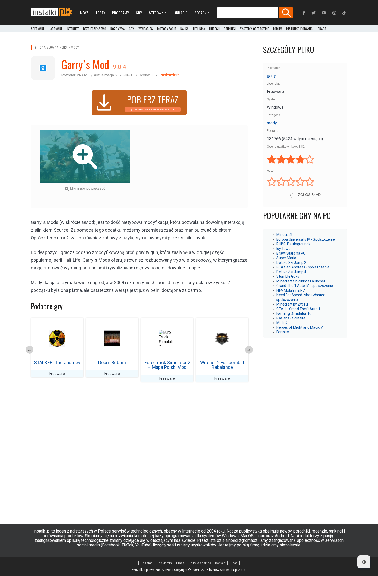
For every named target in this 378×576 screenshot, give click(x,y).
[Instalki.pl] (51, 12)
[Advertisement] (193, 166)
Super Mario (286, 258)
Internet (73, 29)
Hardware (55, 29)
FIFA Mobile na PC (290, 290)
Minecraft (284, 235)
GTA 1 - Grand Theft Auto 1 (298, 309)
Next (249, 350)
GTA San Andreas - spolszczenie (302, 267)
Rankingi (230, 29)
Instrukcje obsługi (299, 29)
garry (271, 75)
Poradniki (202, 12)
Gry (139, 12)
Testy (100, 12)
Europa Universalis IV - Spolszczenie (305, 239)
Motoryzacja (166, 29)
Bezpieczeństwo (94, 29)
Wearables (145, 29)
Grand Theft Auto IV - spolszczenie (304, 286)
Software (37, 29)
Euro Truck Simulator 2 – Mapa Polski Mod (167, 365)
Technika (199, 29)
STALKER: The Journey (57, 362)
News (84, 12)
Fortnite (282, 332)
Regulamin (164, 563)
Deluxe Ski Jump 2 (291, 262)
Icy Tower (284, 249)
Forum (277, 29)
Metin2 (282, 323)
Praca (180, 563)
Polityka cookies (199, 563)
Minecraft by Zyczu (292, 304)
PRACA (322, 29)
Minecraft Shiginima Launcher (300, 281)
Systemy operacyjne (254, 29)
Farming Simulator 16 (293, 313)
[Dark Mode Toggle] (363, 561)
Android (180, 12)
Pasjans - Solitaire (290, 318)
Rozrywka (117, 29)
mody (75, 47)
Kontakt (220, 563)
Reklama (146, 563)
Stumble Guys (287, 276)
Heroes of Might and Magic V (299, 327)
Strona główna (47, 47)
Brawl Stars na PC (290, 253)
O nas (233, 563)
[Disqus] (139, 454)
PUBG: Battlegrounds (293, 244)
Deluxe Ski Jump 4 (291, 272)
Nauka (184, 29)
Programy (120, 12)
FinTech (214, 29)
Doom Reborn (112, 362)
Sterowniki (158, 12)
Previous (29, 350)
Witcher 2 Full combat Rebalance (222, 365)
